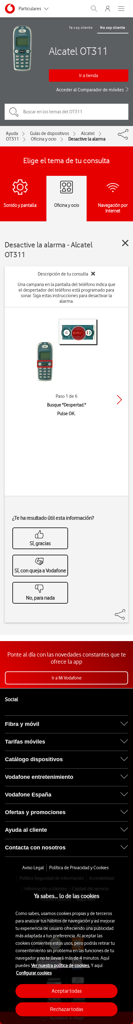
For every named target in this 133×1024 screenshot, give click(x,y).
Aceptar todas (67, 991)
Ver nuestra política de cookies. (60, 965)
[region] (66, 949)
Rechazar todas (66, 1009)
